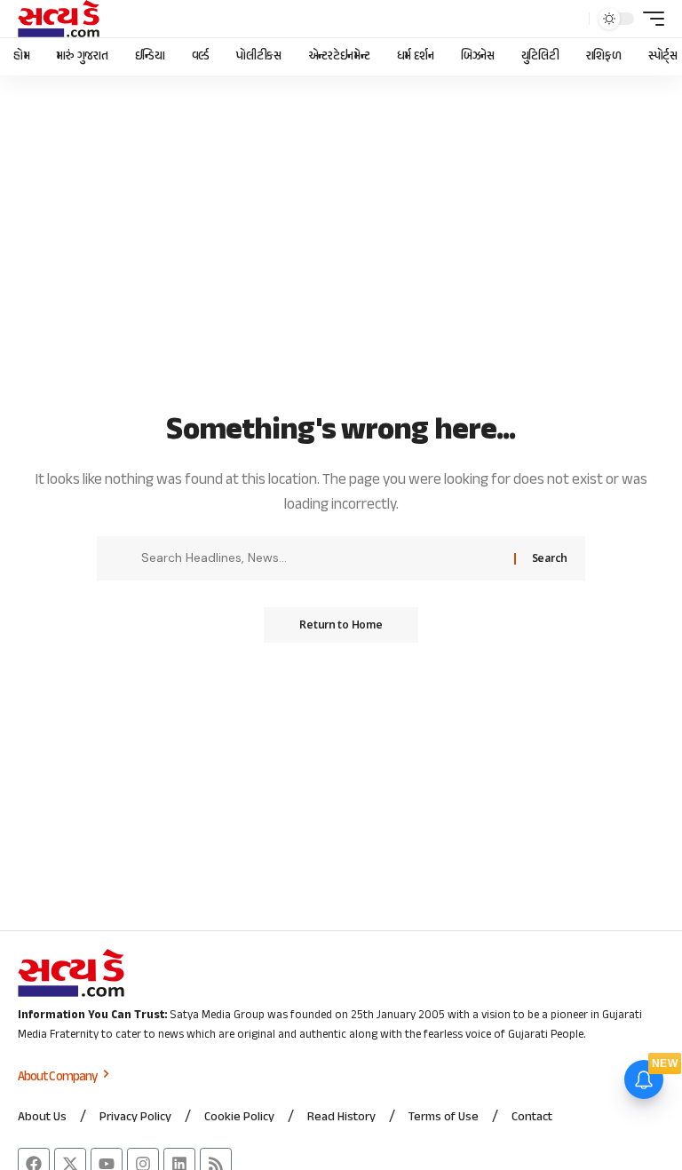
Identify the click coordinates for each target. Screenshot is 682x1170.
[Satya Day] (58, 18)
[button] (571, 19)
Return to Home (340, 624)
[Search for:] (321, 558)
